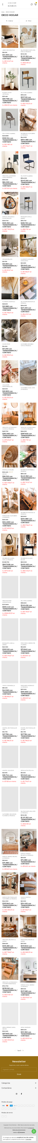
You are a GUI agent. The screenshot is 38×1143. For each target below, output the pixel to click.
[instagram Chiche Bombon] (16, 1094)
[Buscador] (32, 5)
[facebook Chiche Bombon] (21, 1094)
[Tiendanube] (19, 1133)
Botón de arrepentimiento (19, 1130)
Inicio (2, 12)
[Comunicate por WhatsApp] (34, 1131)
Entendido (28, 1139)
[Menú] (2, 5)
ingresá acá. (31, 1127)
